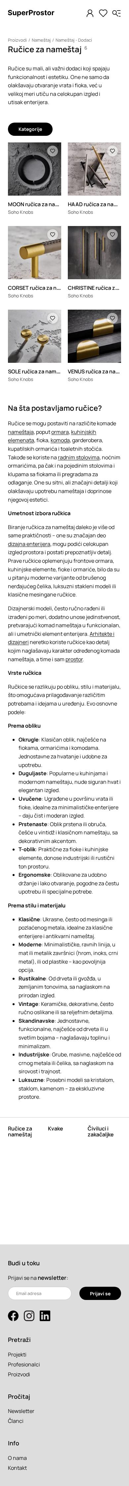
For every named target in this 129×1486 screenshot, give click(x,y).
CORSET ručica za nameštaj (42, 287)
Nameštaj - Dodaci (74, 40)
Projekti (17, 1354)
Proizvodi (17, 40)
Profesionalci (24, 1364)
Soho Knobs (20, 212)
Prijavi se (100, 1293)
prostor (74, 659)
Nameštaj (41, 40)
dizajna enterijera (29, 544)
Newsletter (21, 1411)
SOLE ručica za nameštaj (38, 371)
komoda (60, 440)
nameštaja (21, 432)
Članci (15, 1421)
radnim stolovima (79, 457)
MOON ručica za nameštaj (40, 204)
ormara (60, 432)
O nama (17, 1458)
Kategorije (30, 129)
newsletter (52, 1277)
